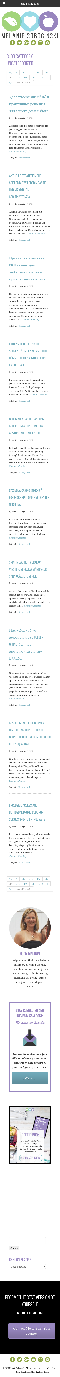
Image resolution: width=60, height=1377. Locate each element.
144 (10, 77)
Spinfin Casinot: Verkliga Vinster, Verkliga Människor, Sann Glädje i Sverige (28, 569)
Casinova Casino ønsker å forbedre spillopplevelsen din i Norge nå (30, 497)
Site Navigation (30, 3)
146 (26, 77)
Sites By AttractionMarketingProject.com (32, 1372)
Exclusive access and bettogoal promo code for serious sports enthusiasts (27, 812)
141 (31, 72)
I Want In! (30, 1078)
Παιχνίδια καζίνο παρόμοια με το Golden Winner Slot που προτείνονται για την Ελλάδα (26, 644)
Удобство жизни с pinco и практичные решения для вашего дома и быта (29, 104)
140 (23, 72)
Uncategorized (24, 158)
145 (18, 77)
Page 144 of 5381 (24, 82)
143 (46, 72)
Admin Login (51, 1368)
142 (38, 72)
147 (33, 77)
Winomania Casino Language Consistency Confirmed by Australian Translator (27, 426)
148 (41, 77)
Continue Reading (17, 151)
